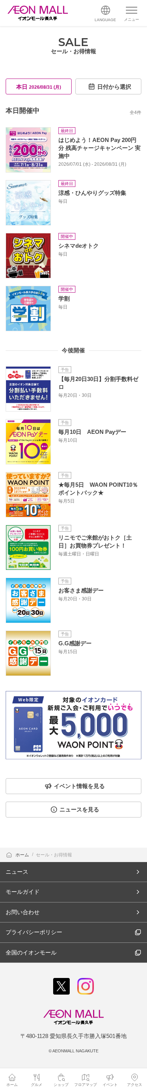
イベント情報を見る (79, 786)
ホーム (22, 855)
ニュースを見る (79, 809)
